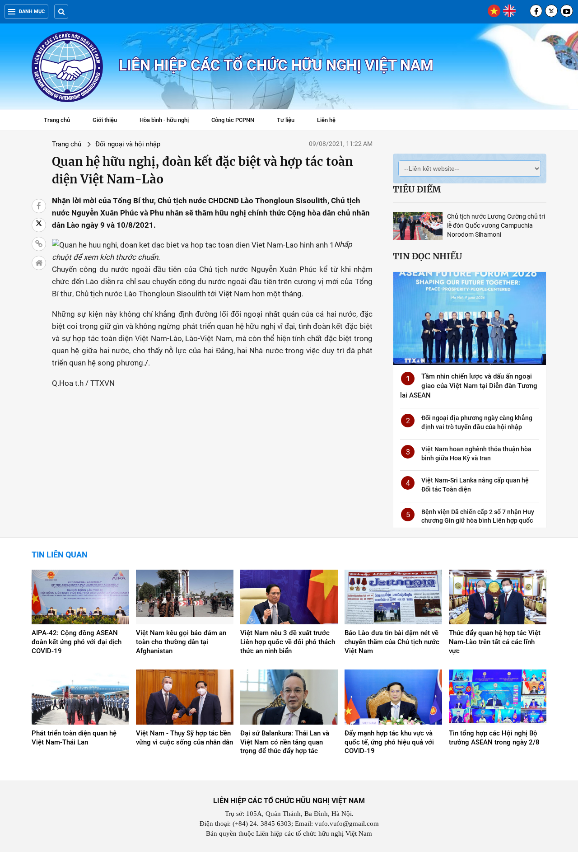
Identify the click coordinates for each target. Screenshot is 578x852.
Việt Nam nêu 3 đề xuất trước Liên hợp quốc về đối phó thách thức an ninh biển (287, 642)
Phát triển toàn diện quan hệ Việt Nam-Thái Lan (74, 737)
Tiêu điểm (417, 189)
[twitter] (551, 11)
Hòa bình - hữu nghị (164, 120)
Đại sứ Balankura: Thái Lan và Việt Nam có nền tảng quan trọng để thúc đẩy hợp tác (284, 742)
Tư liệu (290, 121)
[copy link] (39, 244)
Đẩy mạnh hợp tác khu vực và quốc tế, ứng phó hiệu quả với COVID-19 (389, 742)
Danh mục (32, 11)
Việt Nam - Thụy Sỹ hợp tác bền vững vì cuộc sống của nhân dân (184, 737)
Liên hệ (326, 120)
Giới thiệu (105, 120)
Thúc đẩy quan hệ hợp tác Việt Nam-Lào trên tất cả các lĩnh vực (495, 642)
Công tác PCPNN (232, 120)
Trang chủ (57, 120)
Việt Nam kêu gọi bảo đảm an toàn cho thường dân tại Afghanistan (181, 642)
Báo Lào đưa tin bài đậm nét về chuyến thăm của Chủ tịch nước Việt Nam (392, 642)
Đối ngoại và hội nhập (127, 144)
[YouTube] (566, 11)
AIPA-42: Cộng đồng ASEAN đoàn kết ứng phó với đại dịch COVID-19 (76, 642)
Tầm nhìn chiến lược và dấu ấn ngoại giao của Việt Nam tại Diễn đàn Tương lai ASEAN (468, 385)
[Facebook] (536, 11)
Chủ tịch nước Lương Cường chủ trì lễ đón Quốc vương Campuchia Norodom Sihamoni (496, 225)
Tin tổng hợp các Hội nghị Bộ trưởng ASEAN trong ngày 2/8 (494, 737)
